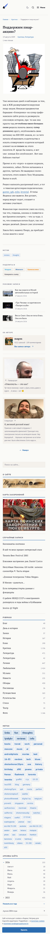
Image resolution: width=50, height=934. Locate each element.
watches (36, 813)
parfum (39, 789)
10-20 (35, 779)
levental (25, 191)
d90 (19, 769)
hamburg (28, 839)
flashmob (19, 774)
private (39, 769)
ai (27, 749)
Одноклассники (33, 269)
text (35, 754)
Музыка (6, 673)
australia (23, 826)
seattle (25, 794)
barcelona (8, 839)
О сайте (7, 474)
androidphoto (11, 754)
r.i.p (27, 779)
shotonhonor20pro (13, 764)
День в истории (10, 628)
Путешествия (9, 693)
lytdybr (8, 738)
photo (6, 835)
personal (38, 743)
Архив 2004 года (10, 911)
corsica (30, 803)
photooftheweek (11, 798)
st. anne (18, 839)
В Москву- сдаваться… (14, 582)
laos (13, 835)
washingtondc (9, 822)
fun (16, 732)
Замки (6, 633)
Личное (6, 663)
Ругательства (9, 698)
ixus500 (7, 784)
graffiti (19, 779)
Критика (14, 19)
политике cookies (37, 921)
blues (37, 759)
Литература (29, 37)
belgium (38, 798)
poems (28, 769)
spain (15, 830)
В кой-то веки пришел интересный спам (22, 549)
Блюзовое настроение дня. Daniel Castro (22, 561)
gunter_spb (8, 191)
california (8, 813)
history (38, 764)
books (7, 743)
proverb (7, 803)
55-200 (29, 843)
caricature (22, 835)
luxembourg (9, 843)
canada (37, 843)
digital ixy (26, 798)
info (32, 738)
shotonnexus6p (22, 813)
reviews (6, 255)
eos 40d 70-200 (10, 826)
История (7, 638)
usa (29, 764)
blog (17, 784)
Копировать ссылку (11, 274)
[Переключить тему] (27, 7)
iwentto (8, 779)
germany (26, 784)
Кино (5, 643)
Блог (5, 623)
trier (29, 822)
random (18, 759)
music (19, 749)
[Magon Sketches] (5, 6)
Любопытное (9, 668)
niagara (7, 817)
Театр (5, 708)
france (7, 774)
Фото (5, 712)
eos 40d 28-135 (36, 826)
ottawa (19, 843)
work (27, 743)
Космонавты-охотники (14, 543)
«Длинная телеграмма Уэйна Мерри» (21, 576)
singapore (19, 803)
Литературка (9, 658)
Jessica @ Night (10, 608)
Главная (5, 19)
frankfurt (33, 835)
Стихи (6, 703)
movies (25, 754)
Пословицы (8, 688)
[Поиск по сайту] (33, 7)
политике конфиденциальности (16, 923)
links (7, 732)
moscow (8, 749)
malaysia (33, 830)
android (21, 822)
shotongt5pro (10, 789)
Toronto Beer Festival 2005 (15, 555)
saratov (6, 830)
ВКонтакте (19, 269)
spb (21, 789)
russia (29, 789)
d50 (5, 847)
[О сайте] (24, 483)
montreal (22, 808)
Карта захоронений (13, 495)
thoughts (16, 255)
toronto (32, 774)
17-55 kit (26, 817)
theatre (33, 808)
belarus (23, 830)
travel (17, 743)
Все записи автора (22, 346)
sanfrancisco (9, 808)
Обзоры (6, 683)
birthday (8, 769)
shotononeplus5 (11, 794)
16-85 (7, 759)
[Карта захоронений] (24, 515)
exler (17, 191)
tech (28, 759)
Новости (7, 678)
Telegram (8, 269)
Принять (24, 930)
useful (17, 817)
